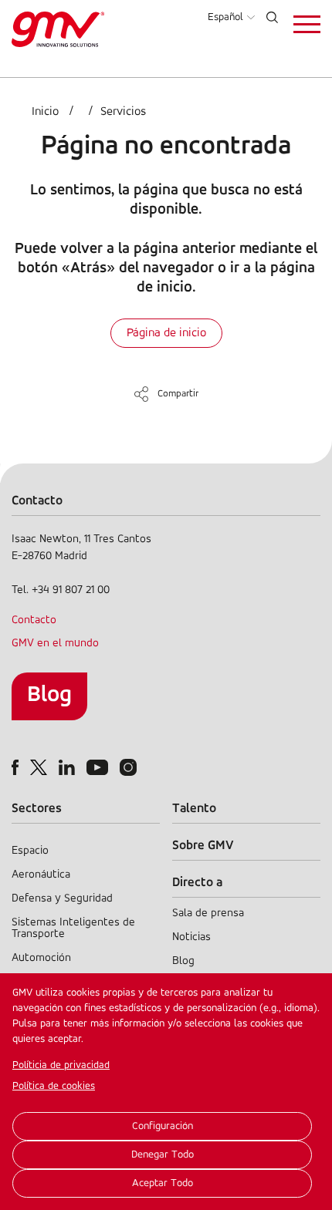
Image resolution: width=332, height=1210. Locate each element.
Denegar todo (162, 1155)
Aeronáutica (41, 875)
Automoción (41, 958)
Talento (194, 808)
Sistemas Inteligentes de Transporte (73, 928)
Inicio (45, 112)
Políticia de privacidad (61, 1065)
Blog (49, 695)
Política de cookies (53, 1086)
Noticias (191, 937)
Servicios (123, 112)
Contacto (34, 620)
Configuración (162, 1126)
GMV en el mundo (55, 643)
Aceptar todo (162, 1183)
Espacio (30, 851)
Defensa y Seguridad (62, 899)
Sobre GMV (203, 845)
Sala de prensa (208, 913)
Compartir (178, 394)
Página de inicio (166, 333)
